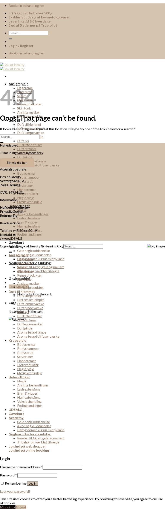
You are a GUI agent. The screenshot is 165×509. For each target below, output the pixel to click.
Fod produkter (27, 194)
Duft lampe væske (30, 132)
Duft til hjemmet (29, 124)
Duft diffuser (26, 149)
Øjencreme (25, 271)
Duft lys (23, 141)
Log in (32, 483)
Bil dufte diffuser (29, 145)
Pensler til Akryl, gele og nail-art (40, 267)
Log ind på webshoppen (27, 446)
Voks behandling (29, 401)
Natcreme (24, 263)
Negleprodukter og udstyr (30, 434)
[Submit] (10, 38)
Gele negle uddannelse (33, 251)
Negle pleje (25, 198)
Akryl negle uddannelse (34, 255)
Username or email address (21, 467)
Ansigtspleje (18, 84)
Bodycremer (26, 173)
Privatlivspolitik (12, 211)
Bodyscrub (25, 181)
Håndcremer (26, 189)
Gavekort (16, 242)
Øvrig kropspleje (29, 202)
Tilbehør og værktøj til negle (38, 271)
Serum (21, 267)
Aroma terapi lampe (31, 332)
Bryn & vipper (27, 222)
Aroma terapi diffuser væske (38, 165)
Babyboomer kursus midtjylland (40, 259)
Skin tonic (24, 279)
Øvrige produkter (30, 287)
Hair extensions (28, 226)
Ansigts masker (28, 112)
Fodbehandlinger (29, 234)
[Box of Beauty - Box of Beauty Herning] (12, 67)
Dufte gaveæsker (30, 324)
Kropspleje (17, 169)
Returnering (8, 215)
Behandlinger (19, 377)
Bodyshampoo (28, 177)
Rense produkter (29, 275)
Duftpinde (24, 157)
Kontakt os (8, 234)
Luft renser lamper (30, 300)
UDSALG (15, 238)
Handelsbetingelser (14, 207)
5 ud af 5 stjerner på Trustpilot (33, 25)
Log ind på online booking (29, 450)
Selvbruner (25, 185)
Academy (16, 246)
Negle (21, 381)
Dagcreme (25, 259)
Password (8, 475)
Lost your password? (15, 491)
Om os (5, 239)
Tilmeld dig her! (17, 162)
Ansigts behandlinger (32, 214)
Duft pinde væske (30, 308)
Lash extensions (28, 218)
